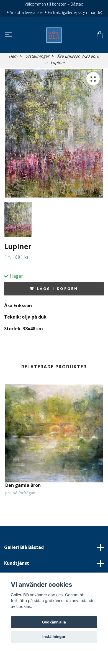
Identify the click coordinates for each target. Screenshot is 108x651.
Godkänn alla (54, 622)
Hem (13, 56)
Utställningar (37, 56)
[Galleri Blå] (54, 35)
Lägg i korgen (57, 288)
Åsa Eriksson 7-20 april (78, 56)
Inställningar (54, 636)
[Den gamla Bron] (54, 433)
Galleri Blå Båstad (24, 547)
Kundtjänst (16, 563)
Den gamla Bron (23, 485)
